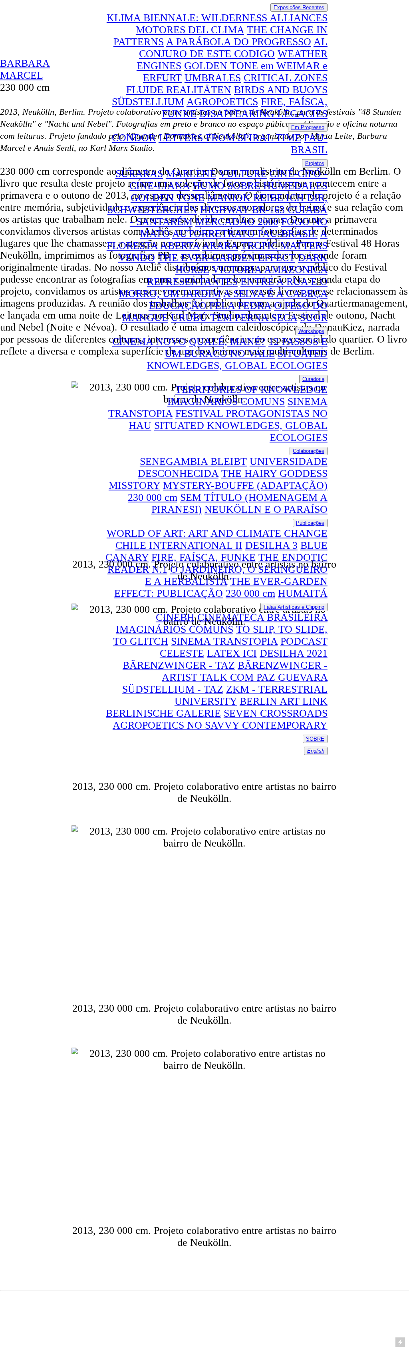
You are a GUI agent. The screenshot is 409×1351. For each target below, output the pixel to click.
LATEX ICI (232, 653)
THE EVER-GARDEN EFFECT (226, 257)
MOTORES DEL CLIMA (190, 30)
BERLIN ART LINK (284, 701)
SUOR (314, 317)
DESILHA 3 (271, 545)
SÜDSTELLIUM (148, 102)
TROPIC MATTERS (284, 245)
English (315, 751)
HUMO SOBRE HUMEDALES (260, 185)
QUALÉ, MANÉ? (227, 341)
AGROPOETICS (222, 102)
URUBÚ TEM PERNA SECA (234, 317)
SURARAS (139, 173)
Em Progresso (307, 127)
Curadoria (313, 379)
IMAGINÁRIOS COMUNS (226, 401)
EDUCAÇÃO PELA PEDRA (210, 305)
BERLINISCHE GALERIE (163, 713)
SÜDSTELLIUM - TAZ (172, 689)
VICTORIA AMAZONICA (270, 269)
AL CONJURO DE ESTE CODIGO (233, 48)
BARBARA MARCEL (25, 69)
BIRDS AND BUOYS (281, 90)
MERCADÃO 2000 (236, 221)
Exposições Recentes (299, 7)
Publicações (310, 523)
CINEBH (175, 617)
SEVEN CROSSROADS (276, 713)
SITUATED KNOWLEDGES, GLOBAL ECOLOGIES (237, 359)
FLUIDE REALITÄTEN (178, 90)
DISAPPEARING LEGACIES (263, 114)
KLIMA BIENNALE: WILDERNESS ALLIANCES (217, 18)
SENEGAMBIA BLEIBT (193, 461)
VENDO (136, 257)
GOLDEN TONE (167, 197)
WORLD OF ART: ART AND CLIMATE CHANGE (217, 533)
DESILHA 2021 (294, 653)
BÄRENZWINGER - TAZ (179, 665)
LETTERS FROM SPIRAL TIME (230, 137)
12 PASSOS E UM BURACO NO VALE (246, 347)
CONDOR (134, 137)
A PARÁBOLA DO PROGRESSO (238, 42)
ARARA (220, 245)
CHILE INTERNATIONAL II (178, 545)
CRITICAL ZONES (286, 78)
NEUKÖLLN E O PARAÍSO (266, 509)
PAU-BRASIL (309, 143)
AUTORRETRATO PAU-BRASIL (245, 233)
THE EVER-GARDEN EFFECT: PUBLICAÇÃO (221, 587)
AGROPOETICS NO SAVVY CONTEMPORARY (220, 725)
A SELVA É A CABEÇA (275, 293)
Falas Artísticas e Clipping (294, 607)
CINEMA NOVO (149, 341)
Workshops (311, 331)
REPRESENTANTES (192, 281)
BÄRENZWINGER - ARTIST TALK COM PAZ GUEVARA (245, 671)
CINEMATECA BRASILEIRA (262, 617)
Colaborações (308, 451)
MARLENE (191, 173)
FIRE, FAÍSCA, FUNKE (203, 557)
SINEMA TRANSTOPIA (224, 641)
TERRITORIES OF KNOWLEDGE (251, 389)
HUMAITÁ (303, 593)
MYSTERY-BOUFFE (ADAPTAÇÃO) (245, 485)
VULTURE (243, 173)
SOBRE (315, 739)
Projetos (314, 163)
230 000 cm (152, 497)
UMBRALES (213, 78)
